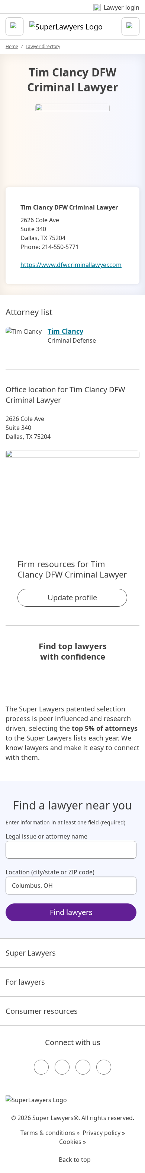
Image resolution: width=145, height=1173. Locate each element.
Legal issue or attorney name (46, 836)
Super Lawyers (31, 953)
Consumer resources (42, 1011)
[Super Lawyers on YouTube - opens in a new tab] (82, 1067)
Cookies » (72, 1142)
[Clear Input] (127, 849)
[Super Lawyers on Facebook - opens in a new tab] (41, 1067)
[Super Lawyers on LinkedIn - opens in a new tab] (103, 1067)
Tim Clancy (65, 331)
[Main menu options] (14, 26)
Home (12, 46)
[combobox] (71, 850)
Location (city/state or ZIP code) (50, 872)
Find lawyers (71, 912)
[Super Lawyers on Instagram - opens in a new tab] (62, 1067)
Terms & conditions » (50, 1133)
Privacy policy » (104, 1133)
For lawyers (25, 982)
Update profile (72, 597)
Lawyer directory (43, 46)
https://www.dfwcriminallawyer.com (71, 265)
